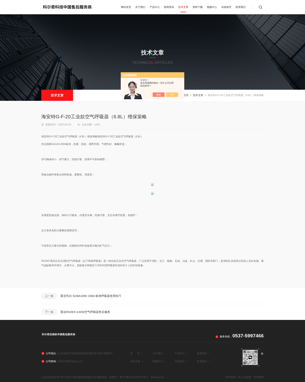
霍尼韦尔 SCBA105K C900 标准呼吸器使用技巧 (90, 296)
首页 (186, 95)
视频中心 (212, 7)
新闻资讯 (169, 7)
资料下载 (198, 7)
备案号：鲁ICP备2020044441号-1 (128, 377)
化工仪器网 (244, 377)
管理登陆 (259, 377)
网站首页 (126, 7)
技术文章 (183, 7)
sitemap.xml (157, 377)
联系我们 (241, 7)
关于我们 (140, 7)
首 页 (135, 353)
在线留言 (226, 7)
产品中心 (155, 7)
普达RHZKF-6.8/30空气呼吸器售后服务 (85, 312)
